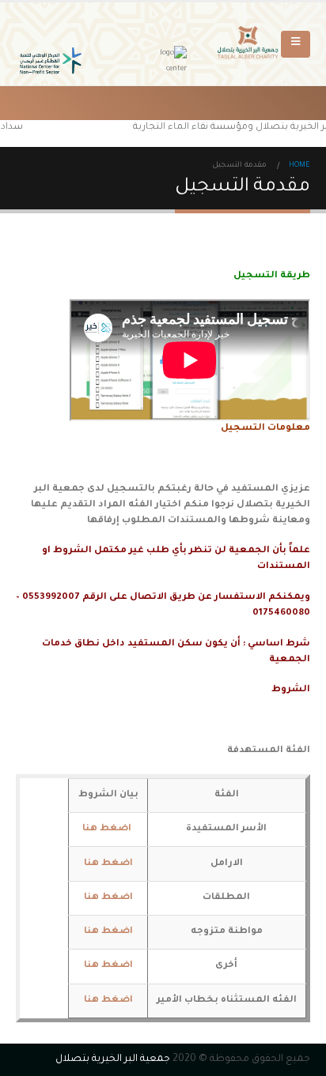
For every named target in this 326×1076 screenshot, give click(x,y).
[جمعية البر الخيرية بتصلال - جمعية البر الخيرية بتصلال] (249, 44)
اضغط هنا (108, 864)
